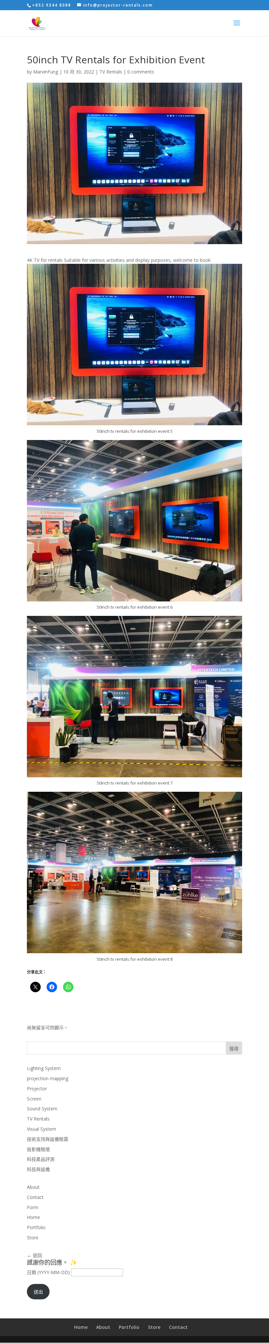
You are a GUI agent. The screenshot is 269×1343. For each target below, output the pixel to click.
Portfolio (36, 1227)
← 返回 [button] (34, 1255)
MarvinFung (45, 72)
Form (32, 1207)
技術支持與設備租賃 (47, 1139)
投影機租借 (38, 1149)
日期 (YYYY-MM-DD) (48, 1272)
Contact (35, 1197)
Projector (37, 1088)
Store (32, 1237)
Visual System (41, 1129)
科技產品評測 (40, 1159)
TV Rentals (110, 72)
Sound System (42, 1108)
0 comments (140, 72)
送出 (38, 1292)
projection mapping (47, 1078)
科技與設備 (38, 1169)
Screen (34, 1099)
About (33, 1187)
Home (33, 1217)
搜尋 (233, 1048)
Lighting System (44, 1068)
